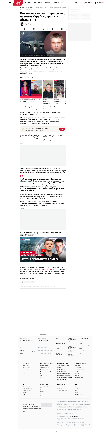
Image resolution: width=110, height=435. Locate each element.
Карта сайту (82, 350)
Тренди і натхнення (62, 390)
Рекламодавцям (59, 350)
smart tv (78, 425)
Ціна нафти (77, 365)
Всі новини (28, 2)
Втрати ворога (43, 377)
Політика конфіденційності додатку (72, 347)
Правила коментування (71, 355)
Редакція (58, 341)
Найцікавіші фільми (27, 386)
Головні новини (26, 365)
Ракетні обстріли (44, 365)
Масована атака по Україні (46, 373)
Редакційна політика (60, 343)
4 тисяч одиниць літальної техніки (44, 269)
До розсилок (46, 405)
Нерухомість (61, 384)
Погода (24, 375)
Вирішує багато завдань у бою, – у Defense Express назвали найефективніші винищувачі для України (42, 108)
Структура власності (84, 345)
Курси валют (78, 367)
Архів (80, 348)
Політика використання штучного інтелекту (72, 343)
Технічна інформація (84, 338)
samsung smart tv (86, 425)
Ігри (61, 2)
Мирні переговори (44, 369)
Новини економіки (80, 363)
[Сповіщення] (81, 3)
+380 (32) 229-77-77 (65, 415)
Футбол (76, 388)
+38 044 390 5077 (43, 341)
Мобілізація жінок (61, 371)
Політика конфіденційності (72, 339)
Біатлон (76, 392)
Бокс (76, 386)
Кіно (24, 384)
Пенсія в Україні (79, 377)
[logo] (18, 3)
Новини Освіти (44, 384)
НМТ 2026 (42, 392)
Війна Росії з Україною (46, 363)
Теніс (76, 390)
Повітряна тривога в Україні (47, 371)
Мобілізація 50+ (61, 369)
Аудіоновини (26, 373)
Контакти (81, 341)
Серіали (24, 394)
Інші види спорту (79, 394)
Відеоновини (26, 371)
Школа (41, 389)
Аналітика (56, 2)
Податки (77, 375)
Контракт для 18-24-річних (63, 373)
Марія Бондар (28, 24)
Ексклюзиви (47, 2)
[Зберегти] (62, 29)
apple (69, 425)
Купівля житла (60, 388)
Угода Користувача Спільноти (72, 351)
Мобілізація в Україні (63, 363)
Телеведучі (58, 348)
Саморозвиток (43, 394)
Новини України (37, 2)
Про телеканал (59, 345)
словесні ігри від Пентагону (51, 70)
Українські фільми (27, 388)
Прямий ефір (26, 369)
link (39, 350)
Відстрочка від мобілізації (63, 375)
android (61, 425)
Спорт (76, 384)
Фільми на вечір (27, 390)
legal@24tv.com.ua (74, 416)
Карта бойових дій (44, 367)
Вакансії (81, 343)
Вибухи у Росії (43, 375)
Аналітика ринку (61, 386)
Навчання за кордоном (45, 396)
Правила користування (59, 354)
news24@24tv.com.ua (26, 341)
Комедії (24, 392)
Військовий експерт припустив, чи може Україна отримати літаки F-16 (50, 7)
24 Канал (22, 7)
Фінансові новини (79, 369)
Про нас (57, 338)
